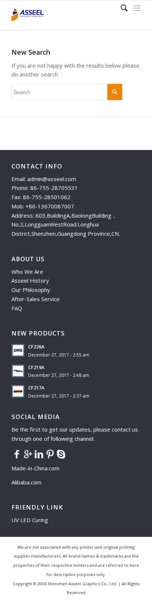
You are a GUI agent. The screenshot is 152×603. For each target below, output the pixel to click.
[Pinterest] (50, 453)
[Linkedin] (39, 453)
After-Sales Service (35, 299)
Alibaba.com (26, 482)
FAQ (16, 308)
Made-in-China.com (37, 468)
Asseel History (30, 280)
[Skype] (61, 453)
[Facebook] (17, 453)
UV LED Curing (29, 520)
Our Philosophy (30, 289)
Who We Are (27, 271)
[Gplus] (28, 453)
